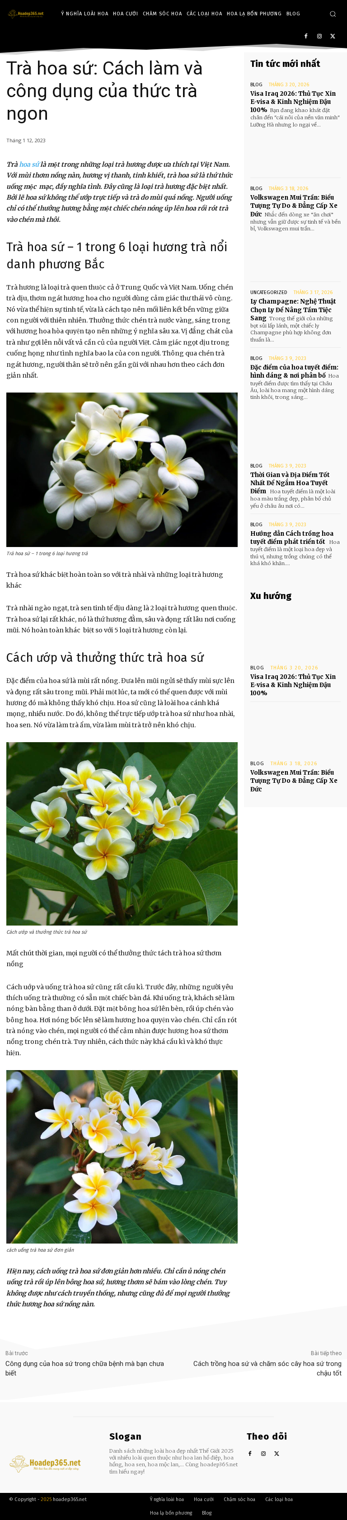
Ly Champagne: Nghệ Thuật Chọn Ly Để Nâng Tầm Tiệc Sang (293, 310)
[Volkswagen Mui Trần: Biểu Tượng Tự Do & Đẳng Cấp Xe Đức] (295, 254)
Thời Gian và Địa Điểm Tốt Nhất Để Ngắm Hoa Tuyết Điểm (290, 483)
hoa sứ (29, 164)
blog (256, 84)
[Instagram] (319, 37)
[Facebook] (306, 37)
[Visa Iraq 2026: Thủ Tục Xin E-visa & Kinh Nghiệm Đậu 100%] (295, 150)
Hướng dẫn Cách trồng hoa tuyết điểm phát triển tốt (291, 538)
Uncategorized (268, 292)
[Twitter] (333, 37)
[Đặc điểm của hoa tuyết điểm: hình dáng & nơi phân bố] (295, 423)
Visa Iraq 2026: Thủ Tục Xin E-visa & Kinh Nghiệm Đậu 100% (293, 102)
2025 (46, 1499)
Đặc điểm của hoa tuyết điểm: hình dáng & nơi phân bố (294, 371)
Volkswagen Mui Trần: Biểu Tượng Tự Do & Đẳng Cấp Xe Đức (294, 206)
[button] (333, 14)
